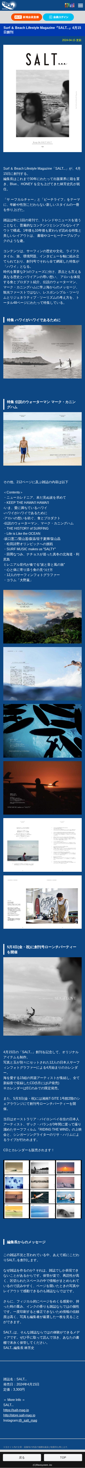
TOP (63, 1457)
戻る (22, 1457)
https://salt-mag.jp (16, 1410)
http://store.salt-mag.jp (19, 1415)
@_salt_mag (28, 1420)
